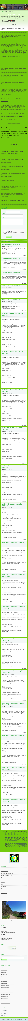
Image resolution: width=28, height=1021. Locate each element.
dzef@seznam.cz (7, 169)
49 (5, 834)
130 (26, 840)
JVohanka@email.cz (4, 101)
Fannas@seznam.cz (5, 189)
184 (19, 846)
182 (15, 846)
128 (22, 840)
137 (17, 841)
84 (12, 837)
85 (14, 837)
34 (5, 833)
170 (14, 845)
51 (8, 834)
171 (16, 845)
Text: (3, 217)
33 (26, 832)
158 (13, 844)
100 (14, 838)
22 (9, 832)
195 (18, 847)
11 (16, 831)
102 (18, 838)
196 (20, 847)
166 (6, 845)
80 (6, 837)
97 (9, 838)
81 (8, 837)
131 (5, 841)
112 (15, 839)
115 (20, 839)
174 (22, 845)
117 (24, 839)
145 (10, 843)
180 (11, 846)
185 (21, 846)
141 (25, 841)
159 (15, 844)
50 (6, 834)
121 (9, 840)
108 (7, 839)
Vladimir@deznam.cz (4, 196)
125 (17, 840)
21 (8, 832)
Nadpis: (3, 213)
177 (5, 846)
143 (6, 843)
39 (12, 833)
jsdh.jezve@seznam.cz (8, 176)
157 (11, 844)
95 (6, 838)
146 (12, 843)
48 (26, 833)
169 (12, 845)
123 (13, 840)
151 (22, 843)
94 (5, 838)
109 (9, 839)
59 (20, 834)
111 (13, 839)
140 (23, 841)
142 (26, 841)
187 (25, 846)
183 (17, 846)
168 (10, 845)
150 (20, 843)
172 (18, 845)
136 (15, 841)
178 (7, 846)
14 (20, 831)
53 (11, 834)
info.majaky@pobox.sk (5, 38)
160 (17, 844)
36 (8, 833)
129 (24, 840)
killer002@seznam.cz (9, 137)
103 (20, 838)
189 (6, 847)
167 (8, 845)
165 (26, 844)
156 (9, 844)
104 (22, 838)
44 (20, 833)
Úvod (3, 11)
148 (16, 843)
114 (18, 839)
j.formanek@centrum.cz (20, 109)
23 (11, 832)
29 (20, 832)
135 (13, 841)
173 (20, 845)
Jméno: (3, 211)
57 (17, 834)
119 (5, 840)
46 (23, 833)
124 (15, 840)
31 (23, 832)
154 (5, 844)
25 (14, 832)
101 (16, 838)
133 (9, 841)
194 (16, 847)
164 (25, 844)
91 (23, 837)
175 (24, 845)
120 (7, 840)
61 (23, 834)
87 (17, 837)
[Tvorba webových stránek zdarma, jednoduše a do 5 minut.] (9, 1019)
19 (5, 832)
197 (22, 847)
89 (20, 837)
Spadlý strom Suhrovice (14, 920)
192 (12, 847)
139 (21, 841)
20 (6, 832)
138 (19, 841)
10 (14, 831)
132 (7, 841)
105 (24, 838)
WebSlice (12, 1019)
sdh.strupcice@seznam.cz (12, 153)
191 (10, 847)
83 (11, 837)
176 (25, 845)
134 (11, 841)
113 (17, 839)
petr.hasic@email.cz (7, 94)
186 (23, 846)
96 (8, 838)
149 (18, 843)
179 (9, 846)
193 (14, 847)
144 (8, 843)
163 (23, 844)
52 (9, 834)
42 (17, 833)
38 (11, 833)
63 (26, 834)
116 (22, 839)
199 (25, 847)
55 (14, 834)
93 (26, 837)
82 (9, 837)
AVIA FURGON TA (7, 105)
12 (17, 831)
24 (12, 832)
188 (26, 846)
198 (24, 847)
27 (17, 832)
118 (26, 839)
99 (12, 838)
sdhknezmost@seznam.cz (5, 939)
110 (11, 839)
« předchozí (3, 831)
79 (5, 837)
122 (11, 840)
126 (18, 840)
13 (19, 831)
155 (7, 844)
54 (12, 834)
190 (8, 847)
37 (9, 833)
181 (13, 846)
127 (20, 840)
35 (6, 833)
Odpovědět (24, 255)
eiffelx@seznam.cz (6, 202)
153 (25, 843)
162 (21, 844)
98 (11, 838)
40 (14, 833)
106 (26, 838)
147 (14, 843)
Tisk (15, 1019)
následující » (25, 831)
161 (19, 844)
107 (5, 839)
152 (24, 843)
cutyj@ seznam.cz (7, 162)
